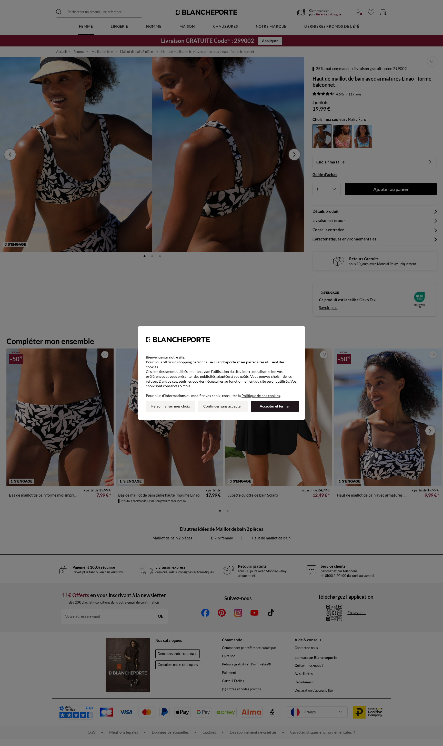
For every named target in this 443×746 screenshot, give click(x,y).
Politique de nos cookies (260, 395)
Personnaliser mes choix (170, 406)
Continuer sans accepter (222, 406)
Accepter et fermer (275, 406)
